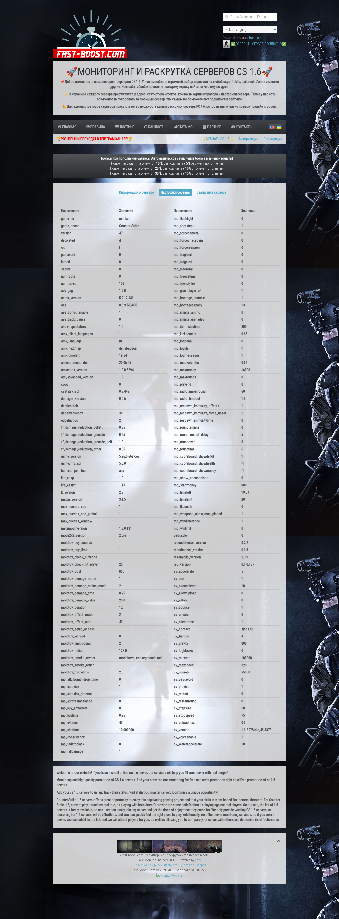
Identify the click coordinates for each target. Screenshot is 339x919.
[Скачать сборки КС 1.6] (169, 846)
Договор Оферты (193, 865)
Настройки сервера (175, 192)
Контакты (243, 127)
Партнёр (213, 127)
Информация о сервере (136, 192)
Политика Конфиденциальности (156, 865)
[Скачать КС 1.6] (226, 44)
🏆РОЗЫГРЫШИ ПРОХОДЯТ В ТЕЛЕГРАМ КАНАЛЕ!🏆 (94, 139)
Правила (97, 127)
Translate (255, 38)
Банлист (155, 127)
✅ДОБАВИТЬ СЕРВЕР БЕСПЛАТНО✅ (258, 44)
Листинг (126, 127)
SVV (198, 860)
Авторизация (248, 139)
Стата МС (185, 127)
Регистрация (273, 139)
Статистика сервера (211, 192)
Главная (68, 127)
